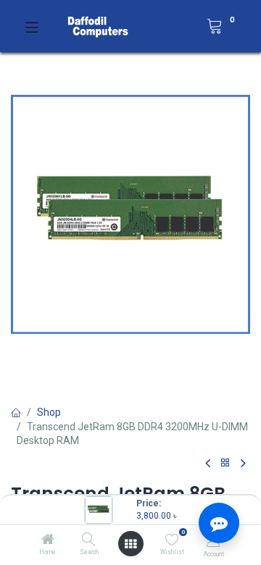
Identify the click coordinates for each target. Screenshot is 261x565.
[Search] (89, 540)
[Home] (47, 540)
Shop (49, 412)
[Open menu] (130, 544)
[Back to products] (225, 463)
